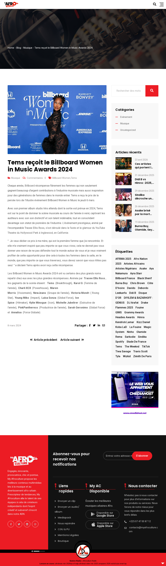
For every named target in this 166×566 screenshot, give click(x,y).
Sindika (142, 336)
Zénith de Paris (142, 356)
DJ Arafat (132, 302)
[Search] (154, 4)
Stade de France (136, 341)
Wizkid (127, 356)
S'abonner (142, 455)
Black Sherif (144, 278)
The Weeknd (132, 346)
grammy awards (134, 312)
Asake (143, 268)
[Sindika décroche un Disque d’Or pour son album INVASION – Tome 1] (123, 194)
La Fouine (135, 327)
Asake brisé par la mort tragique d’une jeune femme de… (144, 212)
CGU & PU (64, 529)
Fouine (140, 307)
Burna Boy (121, 283)
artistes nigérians (126, 268)
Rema (118, 336)
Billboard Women (61, 177)
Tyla (117, 356)
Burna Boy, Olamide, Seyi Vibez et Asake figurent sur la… (144, 228)
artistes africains (134, 263)
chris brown (137, 283)
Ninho (130, 331)
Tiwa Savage (123, 351)
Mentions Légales (68, 535)
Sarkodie (130, 336)
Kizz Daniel (143, 322)
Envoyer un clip (66, 501)
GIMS (118, 312)
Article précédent (45, 339)
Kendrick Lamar (124, 322)
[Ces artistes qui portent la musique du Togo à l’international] (123, 163)
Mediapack (64, 517)
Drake (144, 302)
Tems (74, 177)
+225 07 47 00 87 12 (140, 521)
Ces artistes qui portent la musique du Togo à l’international (144, 165)
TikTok (146, 346)
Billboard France (125, 278)
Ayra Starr (136, 273)
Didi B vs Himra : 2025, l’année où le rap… (143, 181)
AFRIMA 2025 (123, 258)
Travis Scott (140, 351)
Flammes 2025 (124, 307)
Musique (15, 177)
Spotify (119, 341)
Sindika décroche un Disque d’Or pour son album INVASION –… (143, 196)
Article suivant (70, 339)
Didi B (132, 292)
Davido (131, 288)
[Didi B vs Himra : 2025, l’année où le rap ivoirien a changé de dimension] (123, 178)
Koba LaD (121, 327)
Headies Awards (125, 317)
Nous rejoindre (66, 523)
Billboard (30, 185)
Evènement (126, 117)
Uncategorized (128, 130)
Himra (140, 317)
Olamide (141, 331)
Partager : (81, 325)
